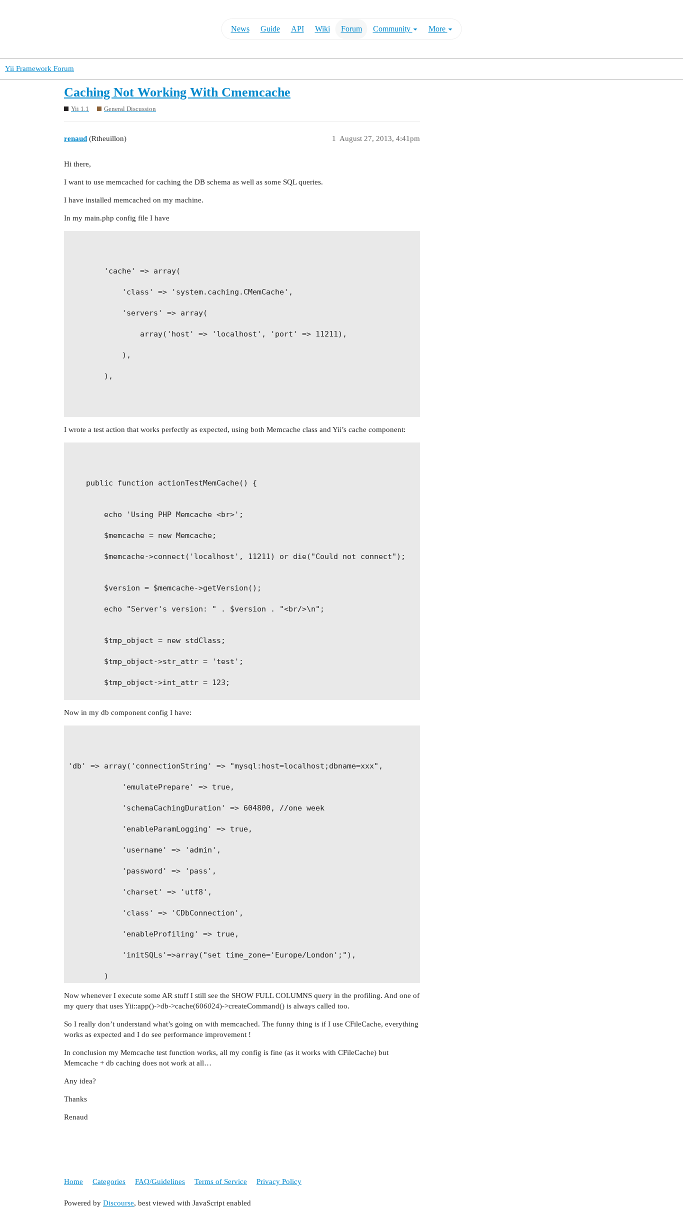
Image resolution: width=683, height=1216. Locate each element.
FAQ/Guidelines (160, 1182)
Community (392, 28)
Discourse (118, 1203)
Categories (109, 1182)
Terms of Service (220, 1182)
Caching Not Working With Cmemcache (177, 92)
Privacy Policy (279, 1182)
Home (73, 1182)
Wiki (322, 28)
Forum (351, 28)
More (438, 28)
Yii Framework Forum (39, 68)
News (240, 28)
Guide (270, 28)
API (297, 28)
